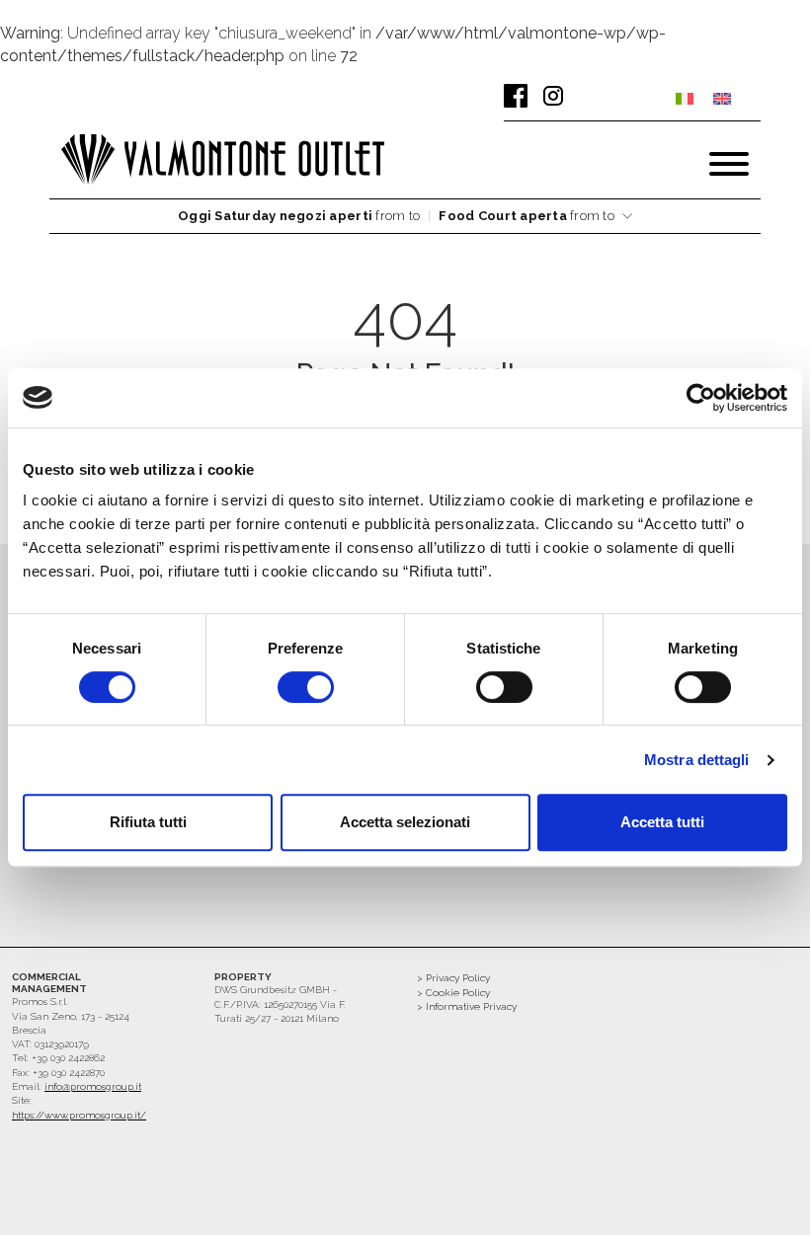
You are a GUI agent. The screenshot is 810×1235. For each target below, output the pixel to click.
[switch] (306, 687)
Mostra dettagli (697, 759)
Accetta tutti (662, 821)
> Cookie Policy (453, 992)
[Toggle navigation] (729, 163)
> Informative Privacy (467, 1006)
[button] (405, 216)
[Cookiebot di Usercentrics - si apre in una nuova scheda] (700, 398)
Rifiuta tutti (148, 821)
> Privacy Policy (453, 977)
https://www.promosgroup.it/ (79, 1115)
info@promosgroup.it (92, 1086)
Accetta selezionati (405, 821)
